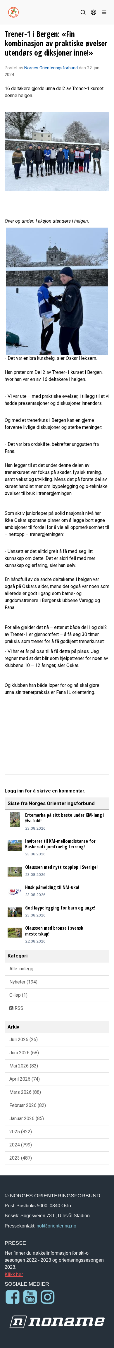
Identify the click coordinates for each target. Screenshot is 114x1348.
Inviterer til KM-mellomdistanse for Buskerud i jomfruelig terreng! (60, 844)
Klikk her (14, 1274)
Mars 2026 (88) (25, 1092)
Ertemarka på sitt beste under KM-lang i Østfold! (64, 818)
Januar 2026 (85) (26, 1118)
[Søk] (83, 12)
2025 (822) (20, 1131)
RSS (18, 1008)
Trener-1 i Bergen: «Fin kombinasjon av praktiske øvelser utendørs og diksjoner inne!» (56, 43)
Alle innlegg (21, 969)
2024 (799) (20, 1145)
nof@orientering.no (56, 1225)
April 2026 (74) (24, 1079)
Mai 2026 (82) (23, 1066)
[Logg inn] (93, 12)
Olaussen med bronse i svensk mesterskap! (54, 931)
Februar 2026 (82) (27, 1105)
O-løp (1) (18, 995)
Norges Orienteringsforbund (51, 68)
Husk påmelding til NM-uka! (52, 887)
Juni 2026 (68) (24, 1052)
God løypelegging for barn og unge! (60, 908)
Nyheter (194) (23, 982)
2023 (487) (20, 1158)
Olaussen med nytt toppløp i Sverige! (61, 867)
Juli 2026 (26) (23, 1039)
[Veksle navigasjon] (104, 12)
